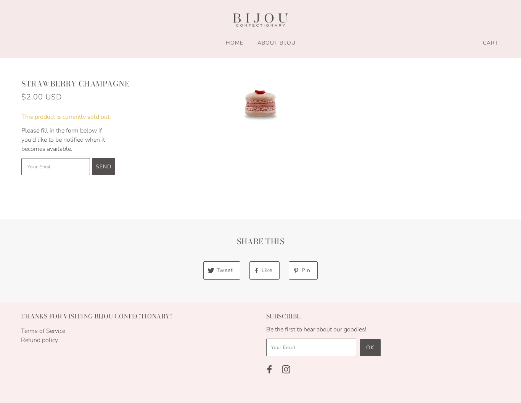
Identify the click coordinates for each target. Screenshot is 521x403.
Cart (490, 42)
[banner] (260, 20)
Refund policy (39, 340)
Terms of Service (43, 331)
